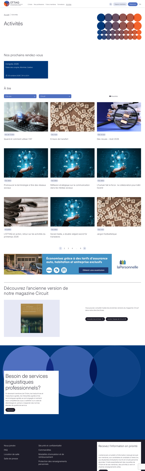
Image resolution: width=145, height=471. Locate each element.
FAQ (6, 450)
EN (140, 4)
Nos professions (39, 4)
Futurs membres (51, 4)
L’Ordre (30, 4)
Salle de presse (11, 458)
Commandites (44, 450)
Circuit (42, 96)
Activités (68, 4)
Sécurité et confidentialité (50, 445)
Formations (61, 4)
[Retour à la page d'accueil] (13, 3)
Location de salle (11, 454)
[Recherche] (110, 4)
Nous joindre (9, 445)
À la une (8, 96)
